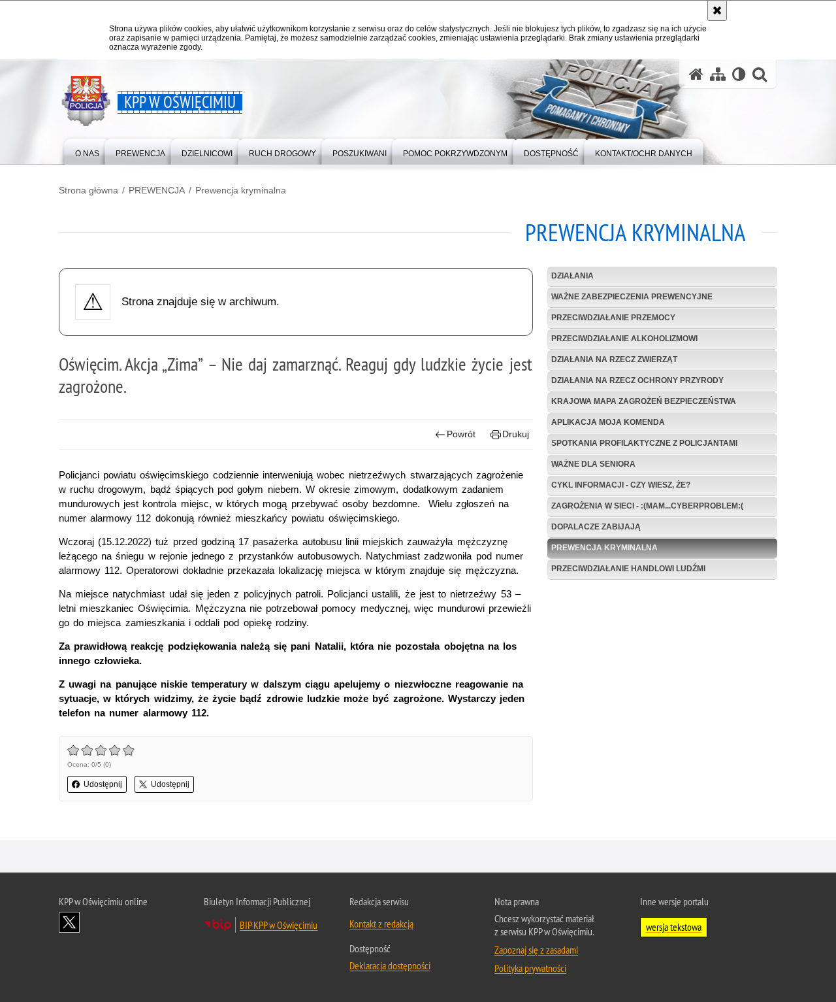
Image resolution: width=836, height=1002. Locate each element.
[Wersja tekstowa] (739, 74)
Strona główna (88, 190)
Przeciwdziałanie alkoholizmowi (624, 338)
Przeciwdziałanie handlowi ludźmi (628, 568)
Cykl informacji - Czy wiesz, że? (620, 485)
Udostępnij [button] (103, 784)
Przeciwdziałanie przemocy (613, 317)
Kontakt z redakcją (381, 923)
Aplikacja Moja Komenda (608, 422)
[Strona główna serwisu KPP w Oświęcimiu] (696, 74)
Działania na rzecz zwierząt (614, 359)
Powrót (461, 434)
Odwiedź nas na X (69, 922)
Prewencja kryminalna (240, 190)
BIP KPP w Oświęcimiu (278, 924)
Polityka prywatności (530, 968)
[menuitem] (87, 151)
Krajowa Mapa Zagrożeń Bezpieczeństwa (643, 401)
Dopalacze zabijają (596, 526)
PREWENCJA (157, 190)
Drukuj (515, 434)
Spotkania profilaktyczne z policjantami (644, 443)
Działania (572, 275)
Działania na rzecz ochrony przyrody (637, 380)
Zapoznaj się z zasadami (536, 949)
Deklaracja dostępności (389, 965)
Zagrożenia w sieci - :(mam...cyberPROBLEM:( (647, 505)
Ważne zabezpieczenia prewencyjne (632, 296)
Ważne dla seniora (593, 464)
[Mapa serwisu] (718, 74)
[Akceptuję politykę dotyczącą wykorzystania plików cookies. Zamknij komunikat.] (717, 10)
